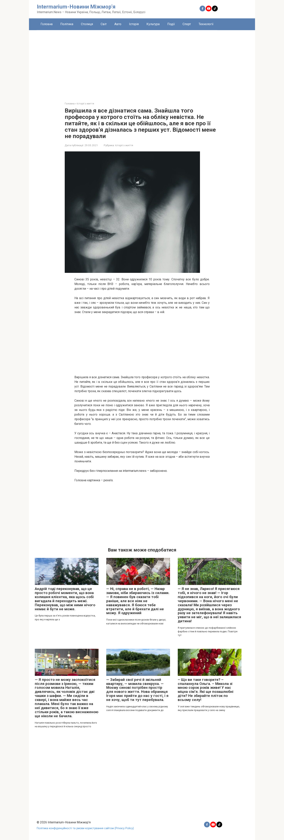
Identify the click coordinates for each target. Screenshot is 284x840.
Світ (104, 24)
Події (171, 24)
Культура (153, 24)
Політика (66, 24)
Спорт (187, 24)
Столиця (87, 24)
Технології (206, 24)
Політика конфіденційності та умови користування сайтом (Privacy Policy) (85, 828)
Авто (117, 24)
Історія (134, 24)
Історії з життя (124, 145)
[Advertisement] (142, 63)
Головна (47, 24)
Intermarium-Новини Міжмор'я (76, 6)
